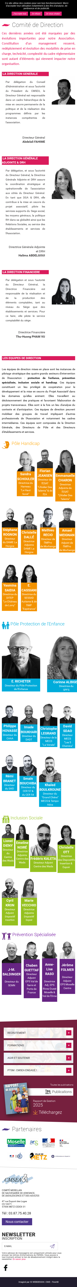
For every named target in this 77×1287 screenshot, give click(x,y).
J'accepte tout (19, 14)
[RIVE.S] (16, 1098)
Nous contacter (17, 1222)
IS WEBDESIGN (37, 1282)
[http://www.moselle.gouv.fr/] (48, 1143)
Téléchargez (50, 1112)
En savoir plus (19, 1259)
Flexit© (55, 1282)
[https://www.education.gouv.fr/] (16, 1156)
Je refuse (36, 14)
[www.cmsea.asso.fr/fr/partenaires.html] (60, 1156)
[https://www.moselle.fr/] (16, 1143)
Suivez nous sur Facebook (5, 1267)
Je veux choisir (53, 14)
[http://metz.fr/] (38, 1156)
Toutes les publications (61, 1085)
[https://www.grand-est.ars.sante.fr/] (34, 1143)
